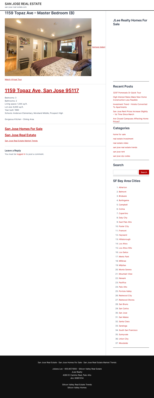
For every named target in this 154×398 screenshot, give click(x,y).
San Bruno (123, 304)
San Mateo (124, 317)
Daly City (123, 217)
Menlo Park (124, 256)
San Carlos (124, 308)
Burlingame (124, 200)
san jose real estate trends (125, 147)
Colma (122, 209)
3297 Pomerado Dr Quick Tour (127, 92)
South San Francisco (128, 330)
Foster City (124, 226)
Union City (123, 339)
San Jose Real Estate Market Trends (21, 141)
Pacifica (122, 282)
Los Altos (123, 243)
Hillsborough (124, 239)
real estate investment (123, 138)
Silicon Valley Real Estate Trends (77, 384)
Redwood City (125, 295)
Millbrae (122, 261)
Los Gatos (123, 252)
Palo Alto (123, 287)
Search (144, 172)
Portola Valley (125, 291)
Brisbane (123, 196)
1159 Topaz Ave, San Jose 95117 (42, 90)
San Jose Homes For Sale (23, 129)
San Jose (123, 313)
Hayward (123, 235)
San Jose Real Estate (23, 4)
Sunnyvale (123, 334)
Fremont (122, 230)
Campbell (123, 204)
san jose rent (119, 151)
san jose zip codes (121, 156)
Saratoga (123, 326)
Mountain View (125, 274)
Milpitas (122, 265)
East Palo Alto (125, 222)
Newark (122, 278)
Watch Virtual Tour (13, 79)
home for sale (119, 134)
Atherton (123, 187)
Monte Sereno (125, 269)
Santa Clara (124, 321)
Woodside (123, 343)
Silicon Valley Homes (77, 387)
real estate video (120, 143)
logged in (21, 154)
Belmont (122, 191)
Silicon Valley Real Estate (90, 369)
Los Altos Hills (125, 248)
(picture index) (98, 47)
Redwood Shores (126, 300)
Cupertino (123, 213)
